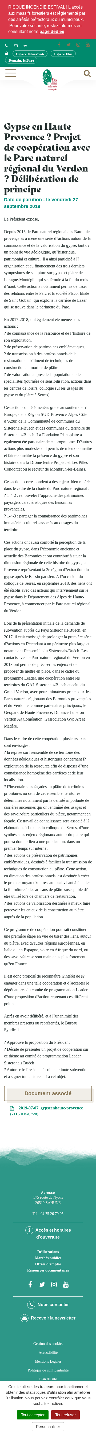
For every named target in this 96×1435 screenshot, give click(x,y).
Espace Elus (63, 53)
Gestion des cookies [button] (48, 1344)
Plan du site (48, 1379)
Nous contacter (53, 1304)
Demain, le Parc (21, 60)
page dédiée (51, 31)
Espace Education (30, 53)
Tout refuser (65, 1414)
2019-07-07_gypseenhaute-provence (47, 1111)
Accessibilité (48, 1353)
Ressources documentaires (48, 1270)
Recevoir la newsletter (52, 1318)
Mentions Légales (48, 1361)
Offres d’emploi (48, 1264)
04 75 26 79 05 (52, 1214)
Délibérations (48, 1252)
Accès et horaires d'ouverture (53, 1233)
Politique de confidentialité (48, 1370)
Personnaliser (48, 1426)
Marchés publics (48, 1258)
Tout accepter (33, 1414)
